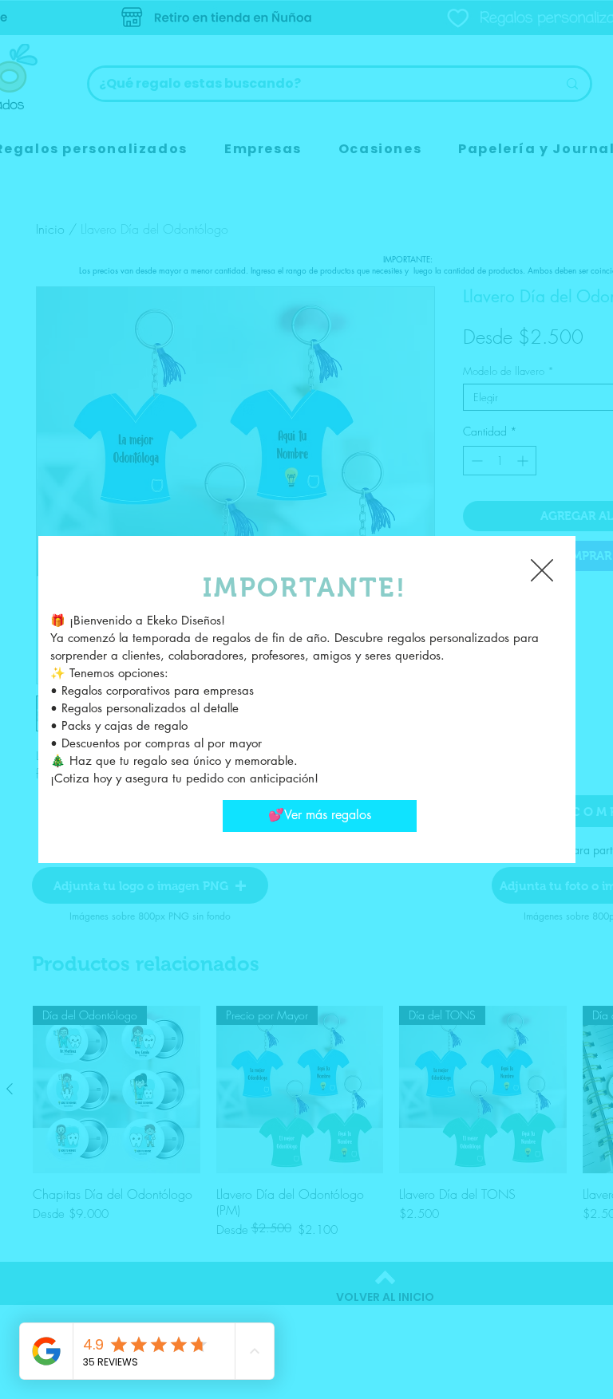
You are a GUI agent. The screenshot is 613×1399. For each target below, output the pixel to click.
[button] (542, 570)
